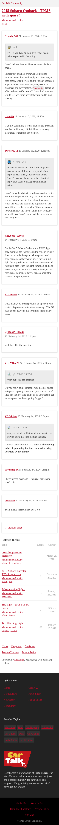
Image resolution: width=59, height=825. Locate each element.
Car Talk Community (12, 3)
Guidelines (30, 646)
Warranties (10, 727)
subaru (4, 24)
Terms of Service (10, 652)
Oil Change (33, 733)
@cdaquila (38, 88)
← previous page (13, 527)
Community (10, 705)
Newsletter (9, 699)
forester (12, 615)
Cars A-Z (33, 687)
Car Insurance (27, 740)
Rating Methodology (20, 809)
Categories (16, 646)
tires (10, 563)
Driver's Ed (47, 727)
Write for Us (37, 803)
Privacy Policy (29, 652)
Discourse (19, 659)
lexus (4, 597)
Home (5, 646)
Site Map (29, 815)
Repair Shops (35, 699)
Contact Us (21, 803)
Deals (22, 733)
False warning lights (13, 589)
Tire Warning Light (13, 623)
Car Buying (10, 733)
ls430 (9, 597)
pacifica (13, 630)
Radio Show (34, 693)
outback (17, 563)
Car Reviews (10, 693)
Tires (20, 727)
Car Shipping (32, 727)
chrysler (5, 630)
